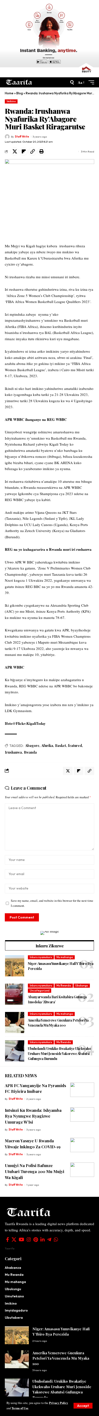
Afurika (47, 745)
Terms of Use (20, 1408)
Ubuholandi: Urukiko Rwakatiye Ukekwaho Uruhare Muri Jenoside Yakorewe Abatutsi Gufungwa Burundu (59, 1053)
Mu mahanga (64, 957)
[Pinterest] (35, 1239)
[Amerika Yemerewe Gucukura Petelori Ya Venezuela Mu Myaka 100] (14, 1022)
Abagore (32, 745)
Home (9, 93)
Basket (60, 745)
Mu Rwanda (63, 985)
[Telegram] (49, 1239)
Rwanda (30, 752)
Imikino (11, 101)
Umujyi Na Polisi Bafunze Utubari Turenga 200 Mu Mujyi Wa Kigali (34, 1171)
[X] (14, 1239)
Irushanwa (13, 752)
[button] (83, 1406)
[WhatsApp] (56, 1239)
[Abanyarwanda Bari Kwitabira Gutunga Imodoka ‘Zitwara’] (14, 994)
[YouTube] (21, 1239)
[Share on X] (15, 151)
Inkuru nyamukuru (41, 957)
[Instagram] (28, 1239)
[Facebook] (7, 1239)
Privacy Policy (58, 1403)
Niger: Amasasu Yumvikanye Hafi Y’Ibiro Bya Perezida (61, 1331)
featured (75, 745)
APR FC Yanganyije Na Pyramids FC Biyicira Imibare (35, 1088)
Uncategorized (40, 990)
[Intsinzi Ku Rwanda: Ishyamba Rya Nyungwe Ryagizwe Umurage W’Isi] (82, 1114)
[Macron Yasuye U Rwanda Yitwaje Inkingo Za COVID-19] (82, 1145)
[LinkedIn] (42, 1239)
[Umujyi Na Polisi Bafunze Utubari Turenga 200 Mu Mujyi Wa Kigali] (82, 1169)
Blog (19, 93)
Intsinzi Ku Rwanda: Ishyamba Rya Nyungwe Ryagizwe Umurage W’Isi (33, 1116)
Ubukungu (81, 985)
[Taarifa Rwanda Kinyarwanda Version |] (19, 82)
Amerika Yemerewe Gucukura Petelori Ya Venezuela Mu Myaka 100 (58, 1023)
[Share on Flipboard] (23, 151)
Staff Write (22, 136)
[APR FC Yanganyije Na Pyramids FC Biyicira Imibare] (82, 1090)
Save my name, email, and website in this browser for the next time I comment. (52, 903)
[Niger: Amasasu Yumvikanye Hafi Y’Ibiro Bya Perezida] (14, 965)
